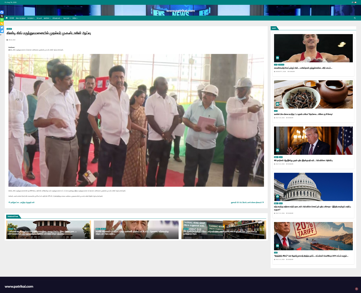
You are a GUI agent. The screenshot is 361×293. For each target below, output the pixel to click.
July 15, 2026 (280, 213)
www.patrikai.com (180, 11)
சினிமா (75, 18)
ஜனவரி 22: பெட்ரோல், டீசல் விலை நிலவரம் (246, 202)
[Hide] (1, 35)
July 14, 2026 (280, 259)
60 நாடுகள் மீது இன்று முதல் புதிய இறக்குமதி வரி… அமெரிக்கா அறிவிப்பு (303, 160)
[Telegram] (2, 31)
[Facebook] (2, 12)
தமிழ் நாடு (9, 28)
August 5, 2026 (281, 71)
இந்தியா (98, 228)
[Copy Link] (2, 24)
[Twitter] (2, 27)
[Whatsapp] (2, 20)
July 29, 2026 (280, 117)
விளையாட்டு (281, 64)
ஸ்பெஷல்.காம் (57, 18)
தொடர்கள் (66, 18)
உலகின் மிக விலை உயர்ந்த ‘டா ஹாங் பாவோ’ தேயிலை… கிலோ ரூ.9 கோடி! (303, 114)
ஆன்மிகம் (47, 18)
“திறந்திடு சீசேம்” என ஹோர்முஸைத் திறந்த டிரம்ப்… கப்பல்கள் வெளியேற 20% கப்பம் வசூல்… (311, 256)
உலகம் (276, 64)
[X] (2, 16)
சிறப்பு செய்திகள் (21, 18)
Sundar (292, 71)
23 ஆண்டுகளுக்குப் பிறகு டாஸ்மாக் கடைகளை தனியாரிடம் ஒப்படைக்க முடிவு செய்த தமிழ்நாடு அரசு (220, 232)
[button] (355, 18)
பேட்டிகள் (39, 18)
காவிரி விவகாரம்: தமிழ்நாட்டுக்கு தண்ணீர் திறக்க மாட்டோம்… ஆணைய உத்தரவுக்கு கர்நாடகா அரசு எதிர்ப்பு (132, 232)
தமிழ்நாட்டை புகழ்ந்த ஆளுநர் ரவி (22, 202)
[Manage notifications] (356, 288)
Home (11, 18)
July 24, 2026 (280, 164)
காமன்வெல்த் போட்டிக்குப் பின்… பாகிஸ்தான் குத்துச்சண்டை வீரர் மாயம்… (303, 68)
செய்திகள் (31, 18)
